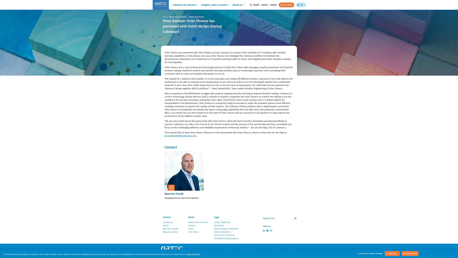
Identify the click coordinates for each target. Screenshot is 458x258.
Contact (273, 5)
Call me (187, 164)
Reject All (392, 253)
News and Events (197, 17)
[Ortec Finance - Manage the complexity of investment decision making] (164, 17)
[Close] (454, 253)
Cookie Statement (193, 254)
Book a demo (286, 5)
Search (294, 218)
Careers (264, 5)
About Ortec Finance (177, 17)
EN (301, 5)
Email (186, 170)
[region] (229, 254)
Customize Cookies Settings (371, 253)
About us (237, 4)
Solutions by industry (184, 4)
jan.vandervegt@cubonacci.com (180, 135)
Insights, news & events (214, 4)
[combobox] (277, 218)
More (186, 176)
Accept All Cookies (410, 253)
